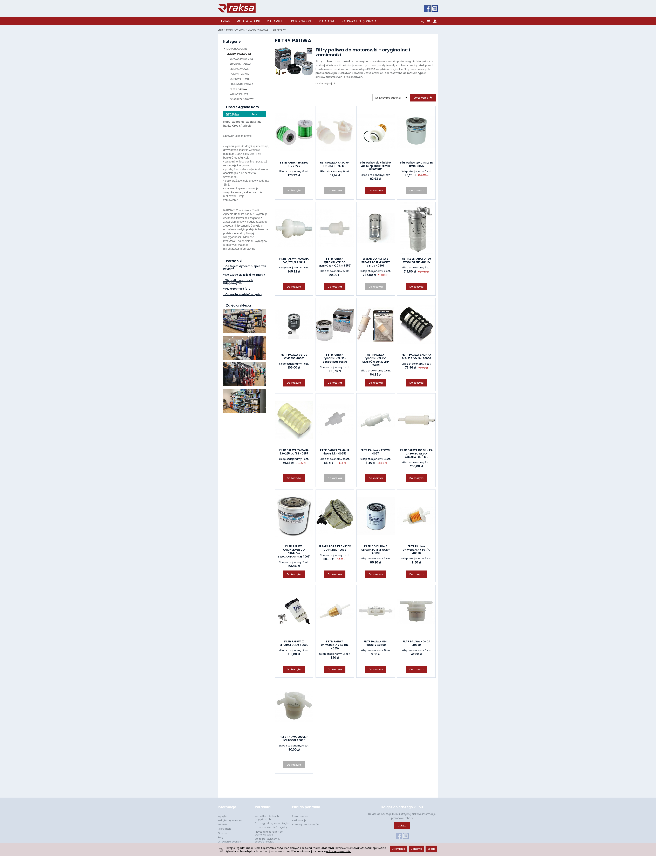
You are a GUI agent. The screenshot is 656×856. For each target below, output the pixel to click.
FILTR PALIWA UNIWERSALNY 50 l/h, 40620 (416, 550)
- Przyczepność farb (236, 288)
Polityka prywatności (230, 820)
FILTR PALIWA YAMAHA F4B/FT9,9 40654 (294, 260)
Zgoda (431, 849)
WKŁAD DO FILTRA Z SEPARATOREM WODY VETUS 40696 (375, 262)
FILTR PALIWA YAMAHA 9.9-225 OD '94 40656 (416, 356)
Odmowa (416, 849)
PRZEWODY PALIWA (241, 84)
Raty (220, 837)
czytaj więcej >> (325, 83)
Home (225, 21)
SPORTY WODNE (301, 21)
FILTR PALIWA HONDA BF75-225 (294, 164)
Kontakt (222, 824)
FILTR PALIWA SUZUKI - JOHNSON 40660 (294, 738)
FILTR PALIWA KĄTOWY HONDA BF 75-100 (335, 164)
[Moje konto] (435, 21)
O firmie (223, 833)
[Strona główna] (237, 8)
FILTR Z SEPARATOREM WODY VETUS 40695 (416, 260)
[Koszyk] (428, 21)
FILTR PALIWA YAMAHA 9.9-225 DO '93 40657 (294, 451)
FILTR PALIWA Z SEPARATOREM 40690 (293, 643)
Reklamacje (299, 820)
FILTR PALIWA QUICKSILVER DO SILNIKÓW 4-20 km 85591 (334, 262)
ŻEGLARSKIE (275, 21)
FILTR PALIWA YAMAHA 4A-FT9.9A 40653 (335, 451)
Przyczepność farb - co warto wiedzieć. (269, 833)
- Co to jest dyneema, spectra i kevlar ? (244, 267)
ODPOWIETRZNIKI (240, 79)
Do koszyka (376, 190)
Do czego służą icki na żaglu (272, 823)
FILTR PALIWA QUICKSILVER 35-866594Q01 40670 (335, 358)
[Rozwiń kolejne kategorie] (385, 21)
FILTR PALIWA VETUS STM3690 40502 (294, 356)
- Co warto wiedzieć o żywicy (242, 294)
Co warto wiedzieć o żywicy (271, 827)
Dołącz (402, 825)
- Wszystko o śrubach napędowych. (238, 281)
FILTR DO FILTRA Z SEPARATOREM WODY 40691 (375, 550)
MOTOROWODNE (248, 21)
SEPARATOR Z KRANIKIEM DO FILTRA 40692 (334, 548)
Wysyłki (222, 816)
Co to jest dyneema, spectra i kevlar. (267, 840)
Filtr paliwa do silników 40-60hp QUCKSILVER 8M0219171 (375, 166)
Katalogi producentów (305, 824)
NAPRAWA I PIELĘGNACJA (358, 21)
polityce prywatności (338, 851)
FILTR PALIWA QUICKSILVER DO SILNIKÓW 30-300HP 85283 (375, 360)
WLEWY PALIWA (239, 94)
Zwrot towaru (300, 816)
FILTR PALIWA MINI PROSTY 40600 (375, 643)
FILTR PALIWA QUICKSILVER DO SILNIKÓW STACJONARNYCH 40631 (294, 552)
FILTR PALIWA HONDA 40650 (416, 643)
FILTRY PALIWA (238, 89)
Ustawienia (398, 849)
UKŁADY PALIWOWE (239, 54)
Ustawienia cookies (229, 841)
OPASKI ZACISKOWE (242, 99)
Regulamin (224, 829)
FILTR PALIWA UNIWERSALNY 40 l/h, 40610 (334, 645)
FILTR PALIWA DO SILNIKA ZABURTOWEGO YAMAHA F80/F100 (416, 453)
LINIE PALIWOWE (239, 69)
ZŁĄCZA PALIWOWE (241, 58)
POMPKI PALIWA (239, 74)
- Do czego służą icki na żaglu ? (244, 274)
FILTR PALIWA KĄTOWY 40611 (376, 451)
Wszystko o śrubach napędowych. (267, 817)
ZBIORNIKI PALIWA (240, 63)
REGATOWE (327, 21)
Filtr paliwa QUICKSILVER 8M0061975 (416, 164)
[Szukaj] (422, 21)
